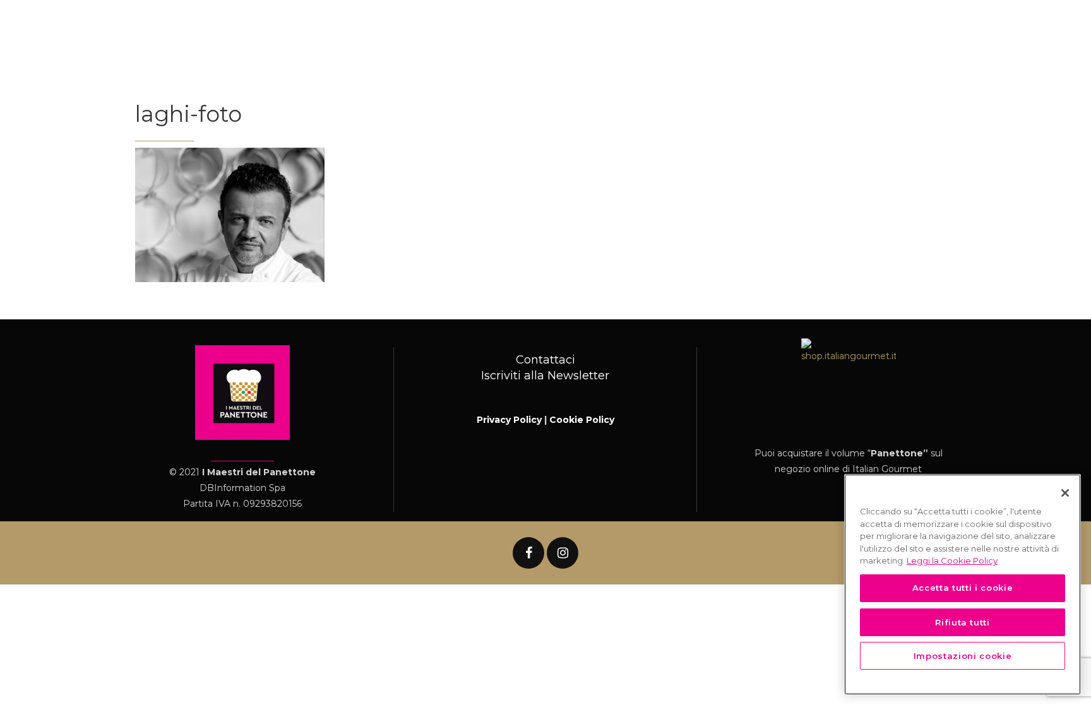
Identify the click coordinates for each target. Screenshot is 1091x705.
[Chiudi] (1065, 493)
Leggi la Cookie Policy (952, 560)
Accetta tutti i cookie (962, 588)
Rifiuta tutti (962, 622)
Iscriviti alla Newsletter (545, 375)
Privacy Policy (509, 419)
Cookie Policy (581, 419)
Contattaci (545, 360)
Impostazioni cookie (962, 656)
